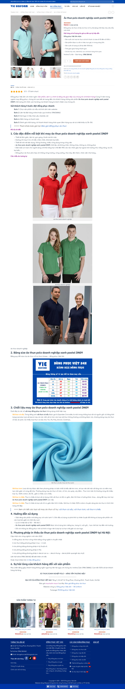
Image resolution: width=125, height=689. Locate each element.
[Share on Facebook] (65, 77)
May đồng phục (55, 6)
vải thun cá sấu (66, 510)
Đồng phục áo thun (94, 68)
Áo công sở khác (60, 12)
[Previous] (13, 41)
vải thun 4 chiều (93, 510)
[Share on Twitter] (68, 77)
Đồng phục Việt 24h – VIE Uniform (69, 587)
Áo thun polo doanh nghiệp (73, 73)
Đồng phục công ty (104, 68)
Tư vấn (66, 6)
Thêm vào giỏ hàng (82, 61)
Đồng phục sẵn (41, 6)
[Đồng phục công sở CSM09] (23, 615)
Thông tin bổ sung (20, 87)
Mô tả (12, 87)
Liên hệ (82, 6)
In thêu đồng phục (34, 560)
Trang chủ (14, 12)
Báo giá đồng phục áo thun (53, 126)
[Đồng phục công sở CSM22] (49, 615)
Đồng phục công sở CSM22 (49, 629)
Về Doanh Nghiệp (94, 6)
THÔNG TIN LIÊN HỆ (17, 642)
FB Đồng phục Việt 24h (66, 590)
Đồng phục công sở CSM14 (102, 629)
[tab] (12, 87)
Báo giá (75, 6)
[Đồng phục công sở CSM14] (102, 615)
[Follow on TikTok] (30, 658)
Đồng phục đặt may (28, 12)
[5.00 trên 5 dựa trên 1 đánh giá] (89, 22)
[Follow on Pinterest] (34, 658)
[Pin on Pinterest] (74, 77)
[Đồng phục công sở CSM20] (75, 615)
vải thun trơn (79, 510)
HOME (32, 6)
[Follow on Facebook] (26, 658)
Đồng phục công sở (44, 12)
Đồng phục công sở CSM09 (23, 629)
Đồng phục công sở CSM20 (76, 629)
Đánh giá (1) (31, 87)
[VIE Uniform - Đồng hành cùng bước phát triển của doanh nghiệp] (19, 6)
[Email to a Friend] (71, 77)
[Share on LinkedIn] (77, 77)
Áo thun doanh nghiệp (83, 68)
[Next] (58, 41)
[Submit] (112, 1)
